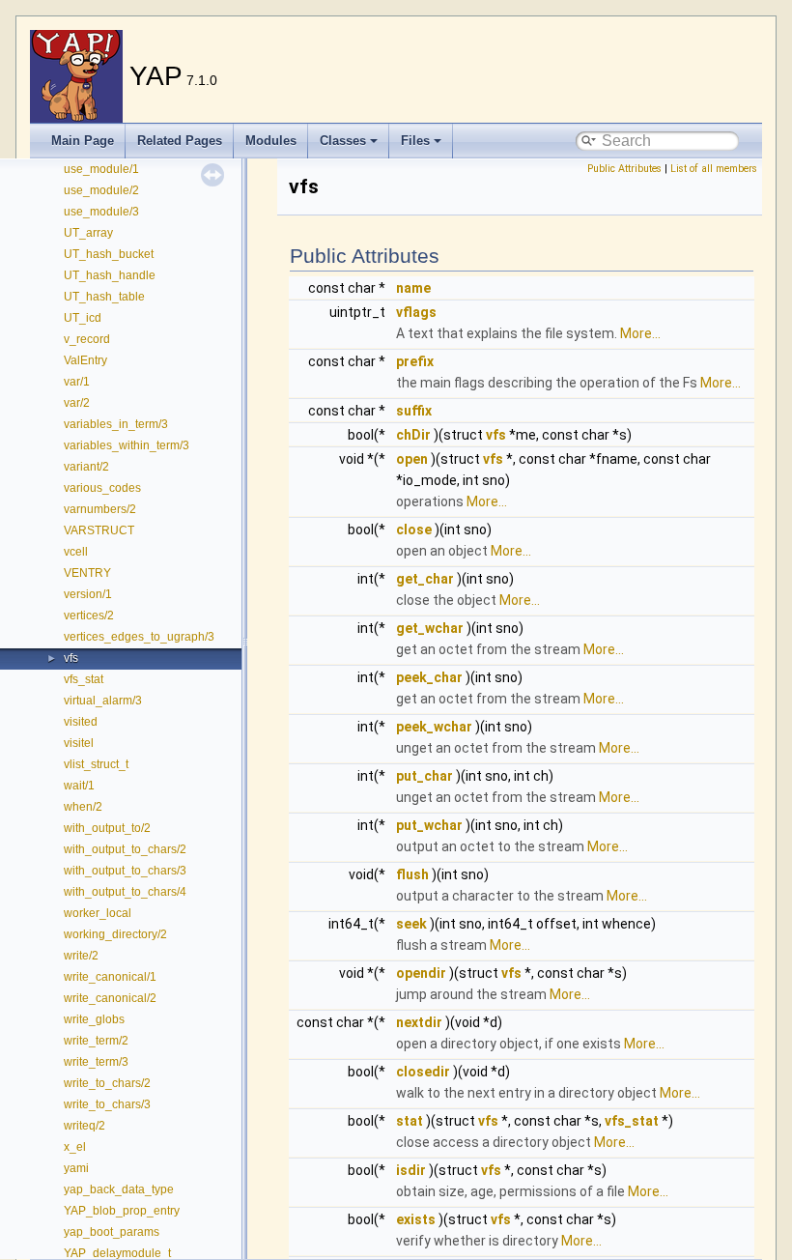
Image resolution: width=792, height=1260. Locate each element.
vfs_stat (83, 679)
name (413, 288)
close (414, 529)
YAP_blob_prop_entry (122, 1210)
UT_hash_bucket (109, 254)
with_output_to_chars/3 (125, 870)
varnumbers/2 (100, 509)
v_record (87, 339)
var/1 (77, 381)
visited (81, 722)
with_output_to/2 (107, 828)
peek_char (429, 677)
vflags (416, 312)
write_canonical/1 (110, 977)
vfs (71, 658)
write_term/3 (96, 1062)
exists (416, 1219)
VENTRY (87, 573)
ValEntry (85, 360)
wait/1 (79, 785)
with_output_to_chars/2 (125, 849)
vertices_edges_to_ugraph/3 (139, 637)
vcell (76, 551)
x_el (75, 1147)
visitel (79, 743)
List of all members (713, 168)
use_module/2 (101, 190)
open (412, 459)
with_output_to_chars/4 (125, 892)
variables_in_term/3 (116, 424)
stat (409, 1121)
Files (415, 140)
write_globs (94, 1019)
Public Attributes (624, 168)
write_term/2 (96, 1040)
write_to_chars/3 (107, 1104)
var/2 (77, 403)
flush (412, 874)
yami (76, 1168)
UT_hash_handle (110, 275)
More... (640, 333)
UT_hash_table (104, 296)
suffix (414, 410)
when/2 (83, 807)
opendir (421, 973)
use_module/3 (101, 211)
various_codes (102, 488)
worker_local (97, 913)
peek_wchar (434, 726)
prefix (415, 361)
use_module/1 (101, 169)
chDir (413, 435)
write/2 (81, 955)
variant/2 (86, 466)
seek (411, 923)
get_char (425, 579)
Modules (271, 140)
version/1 (88, 594)
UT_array (88, 233)
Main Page (82, 140)
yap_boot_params (111, 1232)
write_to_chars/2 (107, 1083)
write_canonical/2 (110, 998)
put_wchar (429, 825)
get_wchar (430, 628)
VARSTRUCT (99, 530)
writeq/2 (84, 1125)
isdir (411, 1170)
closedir (423, 1071)
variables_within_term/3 (126, 445)
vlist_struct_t (96, 764)
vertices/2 (89, 615)
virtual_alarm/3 (103, 700)
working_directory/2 (115, 934)
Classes (343, 140)
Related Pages (179, 140)
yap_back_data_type (119, 1189)
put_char (424, 776)
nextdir (419, 1022)
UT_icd (82, 318)
